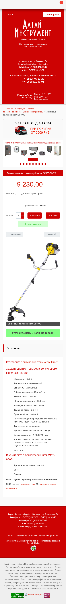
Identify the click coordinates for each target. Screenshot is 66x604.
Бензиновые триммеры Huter (39, 362)
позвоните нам (27, 484)
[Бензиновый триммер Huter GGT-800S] (33, 282)
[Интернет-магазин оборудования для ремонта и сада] (33, 29)
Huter (43, 205)
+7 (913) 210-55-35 (38, 67)
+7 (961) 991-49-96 (33, 81)
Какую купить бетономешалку (27, 582)
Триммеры (16, 112)
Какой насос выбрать (14, 564)
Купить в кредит (33, 224)
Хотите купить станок (26, 585)
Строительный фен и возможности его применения (29, 567)
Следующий (51, 234)
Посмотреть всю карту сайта (44, 588)
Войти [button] (11, 14)
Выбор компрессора (30, 579)
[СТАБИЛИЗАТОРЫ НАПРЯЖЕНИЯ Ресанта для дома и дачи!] (33, 149)
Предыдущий (15, 234)
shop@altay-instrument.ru (36, 64)
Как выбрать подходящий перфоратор (43, 564)
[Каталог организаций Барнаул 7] (17, 594)
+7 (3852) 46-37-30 (33, 78)
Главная (9, 109)
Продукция (20, 109)
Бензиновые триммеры (33, 112)
